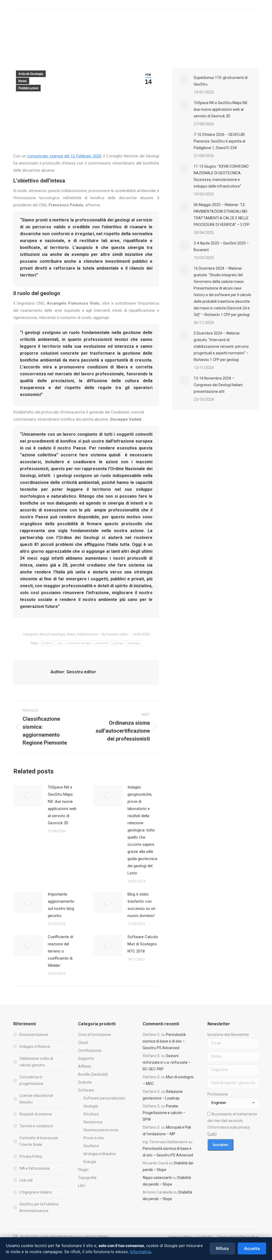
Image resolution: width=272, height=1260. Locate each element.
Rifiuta (222, 1248)
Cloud (83, 1042)
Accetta (252, 1248)
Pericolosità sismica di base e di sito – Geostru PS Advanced (164, 1041)
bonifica (47, 643)
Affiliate (84, 1066)
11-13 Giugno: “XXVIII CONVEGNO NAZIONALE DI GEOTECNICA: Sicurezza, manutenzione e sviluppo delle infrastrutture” (221, 176)
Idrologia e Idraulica (99, 1154)
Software (86, 1090)
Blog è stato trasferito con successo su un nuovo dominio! (141, 905)
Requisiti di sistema (35, 1114)
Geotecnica (92, 1122)
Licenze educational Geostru (36, 1098)
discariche (101, 643)
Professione (217, 1094)
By (115, 634)
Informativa (140, 1251)
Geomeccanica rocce (100, 1130)
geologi (118, 643)
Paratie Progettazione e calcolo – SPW (164, 1112)
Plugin (83, 1170)
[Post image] (27, 795)
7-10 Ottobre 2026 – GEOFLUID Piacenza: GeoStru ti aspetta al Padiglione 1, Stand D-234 (219, 141)
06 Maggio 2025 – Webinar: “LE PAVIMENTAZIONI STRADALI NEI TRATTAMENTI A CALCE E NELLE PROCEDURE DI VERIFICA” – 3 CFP (222, 215)
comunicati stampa (78, 643)
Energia (89, 1162)
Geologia (133, 643)
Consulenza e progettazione (31, 1080)
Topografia (87, 1178)
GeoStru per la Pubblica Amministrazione (38, 1207)
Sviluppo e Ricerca (34, 1046)
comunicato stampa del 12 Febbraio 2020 (64, 156)
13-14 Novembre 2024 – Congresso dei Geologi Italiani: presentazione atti (218, 385)
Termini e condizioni (36, 1126)
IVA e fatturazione (34, 1168)
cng (59, 643)
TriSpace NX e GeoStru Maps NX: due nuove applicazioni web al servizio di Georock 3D (62, 805)
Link (212, 1134)
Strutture (91, 1114)
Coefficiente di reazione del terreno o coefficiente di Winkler (60, 951)
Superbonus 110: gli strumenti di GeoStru (221, 80)
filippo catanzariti (157, 1178)
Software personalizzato (104, 1098)
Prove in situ (93, 1138)
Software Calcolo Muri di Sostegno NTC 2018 (143, 944)
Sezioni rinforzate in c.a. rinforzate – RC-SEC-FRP (167, 1062)
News (22, 81)
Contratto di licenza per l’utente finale (38, 1141)
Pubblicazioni (28, 88)
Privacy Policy (30, 1156)
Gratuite (85, 1082)
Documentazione (33, 1034)
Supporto (86, 1058)
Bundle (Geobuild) (93, 1074)
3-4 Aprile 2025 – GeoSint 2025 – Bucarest (221, 246)
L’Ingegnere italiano (35, 1192)
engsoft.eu (250, 1237)
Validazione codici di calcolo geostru (36, 1061)
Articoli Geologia (30, 74)
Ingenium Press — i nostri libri (191, 1237)
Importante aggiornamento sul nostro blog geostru (61, 905)
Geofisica (91, 1146)
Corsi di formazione (94, 1034)
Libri (81, 1185)
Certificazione (89, 1050)
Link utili (26, 1180)
